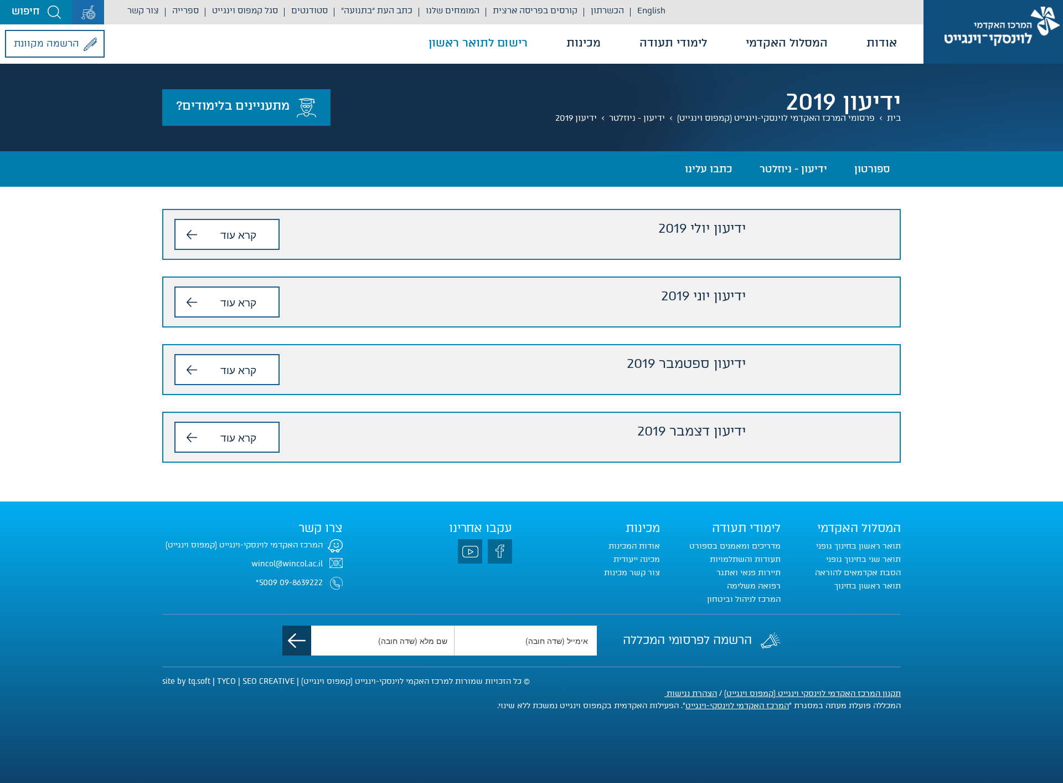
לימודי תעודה (673, 42)
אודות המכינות (634, 546)
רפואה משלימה (754, 586)
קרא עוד (238, 234)
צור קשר (143, 11)
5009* (266, 582)
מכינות (583, 42)
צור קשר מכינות (632, 572)
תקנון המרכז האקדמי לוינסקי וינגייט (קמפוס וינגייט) (812, 693)
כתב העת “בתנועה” (376, 11)
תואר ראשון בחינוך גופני (858, 546)
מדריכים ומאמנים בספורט (735, 546)
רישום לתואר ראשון (478, 42)
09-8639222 (301, 582)
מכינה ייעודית (636, 559)
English (651, 11)
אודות (881, 42)
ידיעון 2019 (576, 118)
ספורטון (872, 169)
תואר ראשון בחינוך (867, 586)
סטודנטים (309, 11)
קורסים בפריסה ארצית (535, 11)
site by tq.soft (186, 681)
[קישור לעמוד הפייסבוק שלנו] (500, 551)
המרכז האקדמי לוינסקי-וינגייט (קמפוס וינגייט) (244, 545)
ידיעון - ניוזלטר (637, 118)
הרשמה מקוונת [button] (46, 43)
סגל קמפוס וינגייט (245, 11)
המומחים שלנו (452, 11)
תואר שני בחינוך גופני (863, 559)
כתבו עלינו (708, 169)
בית (894, 118)
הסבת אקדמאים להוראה (858, 572)
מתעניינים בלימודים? (233, 105)
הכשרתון (607, 11)
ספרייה (185, 11)
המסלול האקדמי (787, 42)
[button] (36, 12)
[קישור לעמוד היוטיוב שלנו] (470, 551)
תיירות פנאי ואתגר (748, 572)
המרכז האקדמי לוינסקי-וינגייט (737, 705)
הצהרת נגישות (690, 693)
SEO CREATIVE (268, 681)
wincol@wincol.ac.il (287, 564)
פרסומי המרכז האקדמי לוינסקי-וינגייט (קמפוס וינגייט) (776, 118)
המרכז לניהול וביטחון (744, 599)
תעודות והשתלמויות (745, 559)
